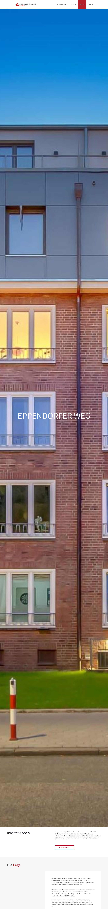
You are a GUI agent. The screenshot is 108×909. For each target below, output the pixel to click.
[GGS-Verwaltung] (25, 4)
